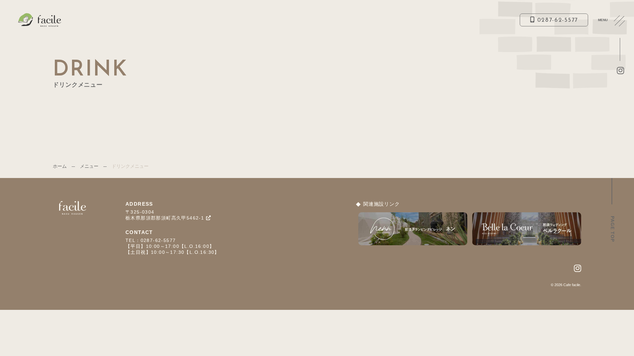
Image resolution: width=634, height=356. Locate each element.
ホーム (60, 166)
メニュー (89, 166)
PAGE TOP (612, 229)
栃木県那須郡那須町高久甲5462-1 (165, 218)
